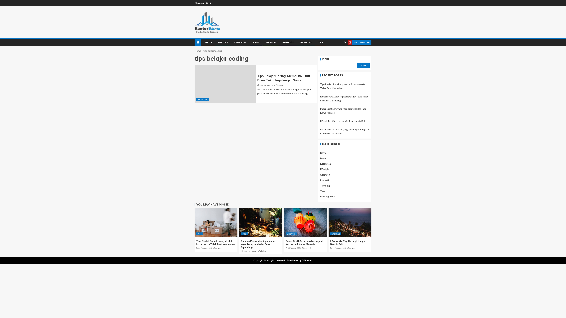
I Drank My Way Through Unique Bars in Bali (342, 121)
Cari (325, 59)
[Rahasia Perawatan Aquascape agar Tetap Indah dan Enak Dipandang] (260, 222)
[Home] (198, 42)
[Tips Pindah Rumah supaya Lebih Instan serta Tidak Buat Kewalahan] (216, 222)
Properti (271, 42)
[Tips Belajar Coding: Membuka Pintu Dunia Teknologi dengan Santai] (225, 84)
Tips (320, 42)
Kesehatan (240, 42)
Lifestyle (223, 42)
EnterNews (292, 260)
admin (280, 85)
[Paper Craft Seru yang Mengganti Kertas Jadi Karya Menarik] (305, 222)
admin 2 (218, 248)
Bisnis (256, 42)
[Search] (345, 42)
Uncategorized (327, 196)
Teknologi (306, 42)
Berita (208, 42)
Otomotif (288, 42)
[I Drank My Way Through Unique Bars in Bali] (350, 222)
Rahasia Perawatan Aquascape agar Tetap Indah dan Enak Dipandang (258, 244)
